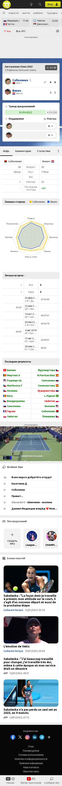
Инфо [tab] (6, 151)
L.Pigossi (49, 396)
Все (20, 31)
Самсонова (13, 406)
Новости (14, 12)
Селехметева (46, 385)
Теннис (10, 782)
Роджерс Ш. (14, 380)
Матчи (26, 12)
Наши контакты (31, 767)
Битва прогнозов (31, 782)
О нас (31, 746)
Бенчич (11, 370)
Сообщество (51, 782)
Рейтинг (38, 12)
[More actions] (58, 151)
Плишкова (48, 416)
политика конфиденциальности (31, 759)
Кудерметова (46, 390)
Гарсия (11, 411)
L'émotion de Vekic (17, 646)
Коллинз (50, 406)
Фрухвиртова (46, 370)
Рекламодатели (31, 750)
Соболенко (48, 411)
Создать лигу (12, 542)
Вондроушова (16, 401)
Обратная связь (31, 771)
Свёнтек (12, 416)
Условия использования (31, 754)
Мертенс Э (13, 375)
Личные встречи (14, 275)
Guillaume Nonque (13, 610)
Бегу (10, 396)
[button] (40, 4)
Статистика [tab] (43, 151)
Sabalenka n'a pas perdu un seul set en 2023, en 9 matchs (30, 711)
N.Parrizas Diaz (46, 375)
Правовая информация (31, 763)
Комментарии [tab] (23, 151)
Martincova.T (14, 385)
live (7, 31)
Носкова (12, 390)
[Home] (4, 13)
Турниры (52, 12)
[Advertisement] (31, 47)
